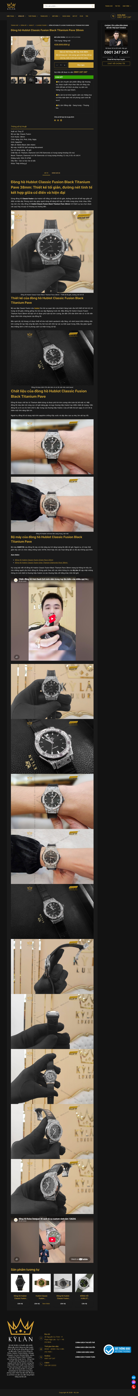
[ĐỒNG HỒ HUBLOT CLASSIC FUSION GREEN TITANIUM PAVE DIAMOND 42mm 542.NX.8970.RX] (84, 1283)
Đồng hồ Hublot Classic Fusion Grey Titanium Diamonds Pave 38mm (41, 563)
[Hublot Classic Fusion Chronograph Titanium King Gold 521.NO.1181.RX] (41, 1283)
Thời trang (32, 16)
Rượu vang (66, 16)
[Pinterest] (58, 120)
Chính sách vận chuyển (85, 1347)
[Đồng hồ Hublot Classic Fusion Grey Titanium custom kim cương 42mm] (63, 1283)
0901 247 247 (124, 17)
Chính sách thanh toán (85, 1357)
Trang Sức (44, 16)
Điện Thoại (10, 16)
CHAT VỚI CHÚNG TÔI (116, 63)
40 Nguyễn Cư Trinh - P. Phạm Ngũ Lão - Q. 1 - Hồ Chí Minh (54, 1339)
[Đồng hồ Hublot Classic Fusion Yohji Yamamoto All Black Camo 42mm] (20, 1283)
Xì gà (81, 16)
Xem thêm (126, 6)
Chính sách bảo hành (85, 1352)
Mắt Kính (55, 16)
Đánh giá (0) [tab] (56, 173)
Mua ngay (81, 65)
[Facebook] (55, 120)
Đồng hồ (21, 16)
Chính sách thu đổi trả (85, 1342)
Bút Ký (75, 16)
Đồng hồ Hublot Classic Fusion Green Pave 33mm (34, 560)
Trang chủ (109, 6)
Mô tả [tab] (46, 173)
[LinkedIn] (61, 120)
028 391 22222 (50, 1365)
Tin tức (117, 6)
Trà (87, 16)
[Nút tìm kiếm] (93, 6)
